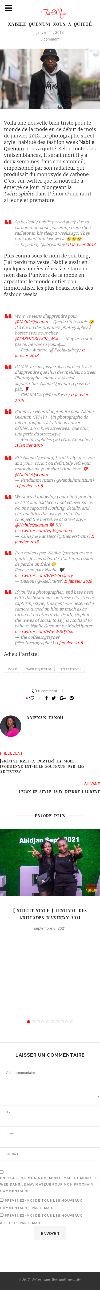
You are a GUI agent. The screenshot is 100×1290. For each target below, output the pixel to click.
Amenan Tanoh (45, 717)
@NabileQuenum (31, 321)
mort (12, 669)
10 (71, 1021)
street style (70, 669)
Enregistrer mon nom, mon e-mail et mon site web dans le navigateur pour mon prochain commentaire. (49, 1184)
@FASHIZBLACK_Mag (37, 338)
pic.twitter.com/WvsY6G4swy (44, 575)
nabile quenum (38, 669)
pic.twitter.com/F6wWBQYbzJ (44, 631)
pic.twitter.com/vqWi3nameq (43, 530)
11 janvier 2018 (81, 244)
